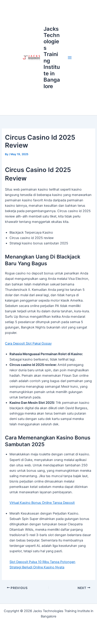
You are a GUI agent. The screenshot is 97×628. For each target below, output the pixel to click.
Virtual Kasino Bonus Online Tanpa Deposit (42, 503)
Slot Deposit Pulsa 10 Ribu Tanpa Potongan (42, 562)
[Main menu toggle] (69, 57)
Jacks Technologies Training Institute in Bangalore (52, 57)
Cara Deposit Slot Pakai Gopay (28, 343)
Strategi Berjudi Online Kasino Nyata (36, 567)
